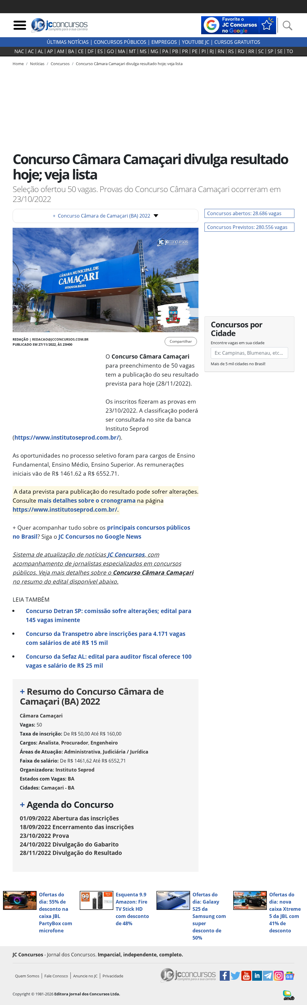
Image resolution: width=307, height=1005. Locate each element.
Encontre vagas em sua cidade (237, 342)
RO (241, 51)
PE (195, 51)
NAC (19, 51)
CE (81, 51)
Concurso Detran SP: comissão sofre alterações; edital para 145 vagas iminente (108, 615)
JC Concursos (126, 554)
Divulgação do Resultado (71, 853)
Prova (44, 836)
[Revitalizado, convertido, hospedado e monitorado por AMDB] (288, 994)
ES (100, 51)
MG (154, 51)
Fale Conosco (56, 976)
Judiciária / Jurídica (125, 751)
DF (91, 51)
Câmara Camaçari (41, 715)
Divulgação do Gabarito (69, 844)
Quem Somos (27, 976)
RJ (212, 51)
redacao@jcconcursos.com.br (60, 339)
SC (261, 51)
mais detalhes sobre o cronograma (87, 500)
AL (40, 51)
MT (132, 51)
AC (31, 51)
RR (251, 51)
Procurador (74, 742)
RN (221, 51)
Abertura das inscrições (69, 818)
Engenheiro (104, 742)
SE (280, 51)
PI (203, 51)
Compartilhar (181, 341)
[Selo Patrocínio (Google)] (238, 24)
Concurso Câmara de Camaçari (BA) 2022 (101, 215)
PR (185, 51)
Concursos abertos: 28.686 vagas (244, 213)
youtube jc (195, 42)
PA (165, 51)
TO (290, 51)
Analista (49, 742)
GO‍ (110, 51)
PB (175, 51)
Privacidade (113, 976)
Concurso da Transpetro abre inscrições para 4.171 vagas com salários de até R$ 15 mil (105, 638)
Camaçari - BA (57, 787)
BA (71, 51)
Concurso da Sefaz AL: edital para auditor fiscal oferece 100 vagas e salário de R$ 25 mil (109, 660)
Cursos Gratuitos (237, 42)
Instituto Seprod (74, 769)
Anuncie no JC (85, 976)
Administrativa (82, 751)
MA (121, 51)
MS (143, 51)
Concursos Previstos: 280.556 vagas (247, 227)
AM (60, 51)
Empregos (164, 42)
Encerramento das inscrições (77, 827)
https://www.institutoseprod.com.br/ (66, 437)
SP (270, 51)
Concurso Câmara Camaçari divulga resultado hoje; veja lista (129, 63)
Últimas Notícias (68, 42)
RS (231, 51)
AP (50, 51)
